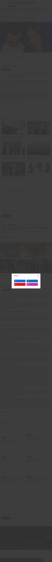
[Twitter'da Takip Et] (32, 281)
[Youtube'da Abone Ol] (20, 284)
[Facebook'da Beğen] (20, 281)
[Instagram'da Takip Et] (32, 284)
